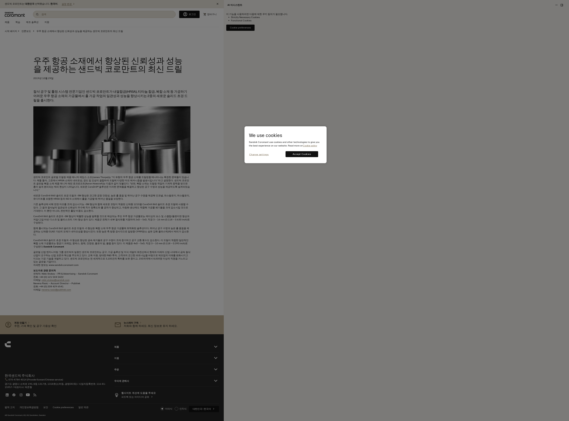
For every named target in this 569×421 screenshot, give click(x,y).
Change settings (259, 154)
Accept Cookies (302, 154)
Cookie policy (310, 145)
